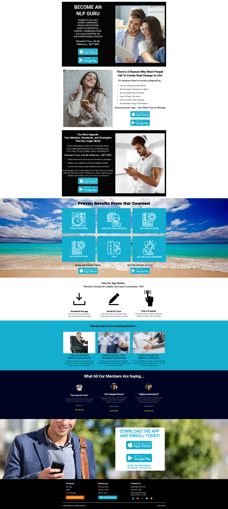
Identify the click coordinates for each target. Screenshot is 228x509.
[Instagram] (137, 498)
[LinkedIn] (147, 498)
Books (68, 490)
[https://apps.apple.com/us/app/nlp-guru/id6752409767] (88, 52)
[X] (142, 498)
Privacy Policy (161, 505)
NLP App (69, 487)
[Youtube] (151, 498)
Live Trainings (71, 493)
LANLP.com (70, 505)
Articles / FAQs (103, 490)
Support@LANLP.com (138, 487)
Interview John (103, 487)
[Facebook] (133, 498)
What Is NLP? (103, 493)
